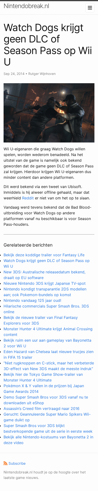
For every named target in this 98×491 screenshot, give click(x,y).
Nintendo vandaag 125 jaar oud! (32, 300)
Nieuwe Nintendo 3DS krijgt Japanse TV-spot (45, 283)
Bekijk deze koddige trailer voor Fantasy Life (44, 254)
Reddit (28, 198)
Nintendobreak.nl (26, 5)
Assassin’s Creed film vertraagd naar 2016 (41, 408)
